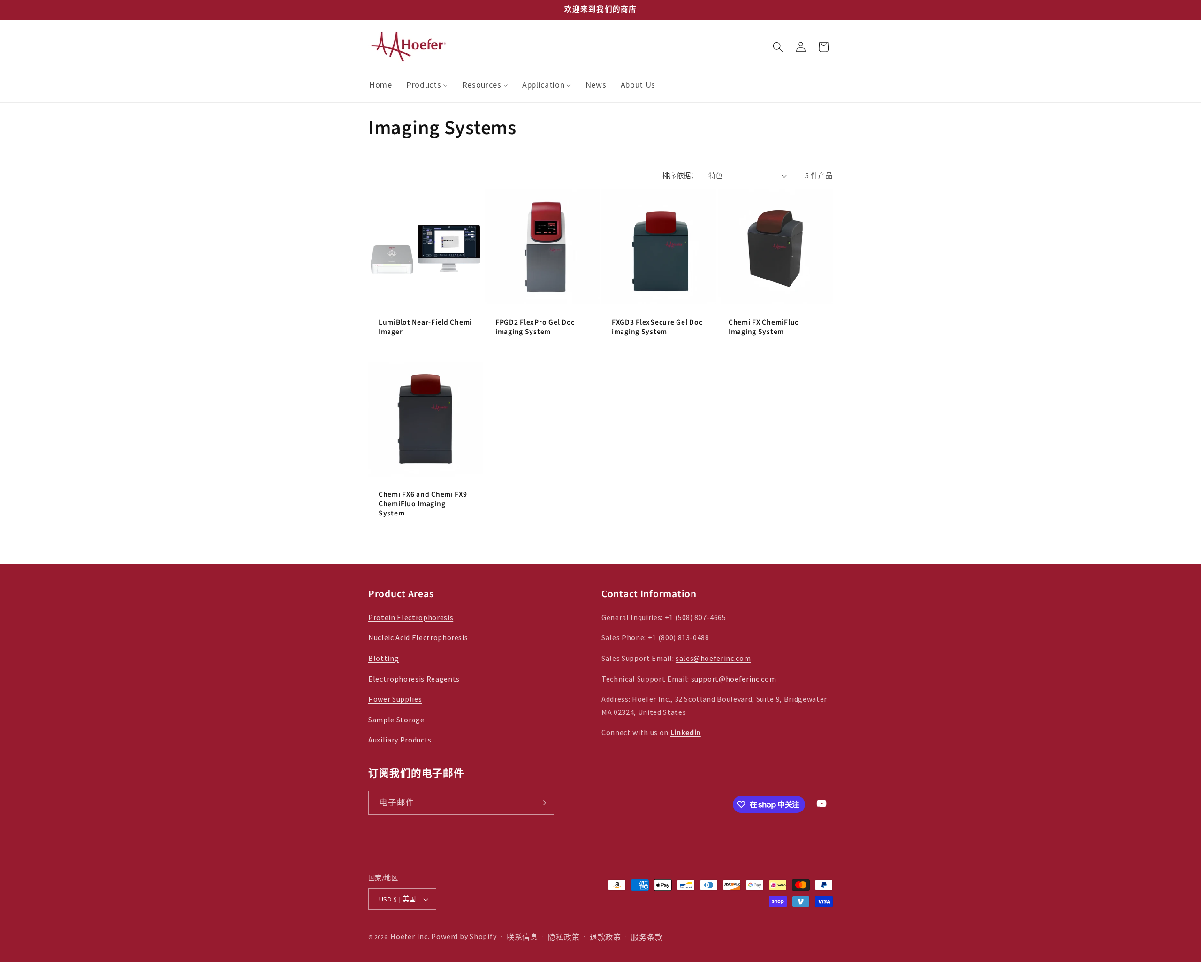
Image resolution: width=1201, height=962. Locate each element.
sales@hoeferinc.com (713, 658)
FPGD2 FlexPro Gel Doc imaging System (535, 327)
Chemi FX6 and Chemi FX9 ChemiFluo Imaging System (423, 505)
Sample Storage (396, 719)
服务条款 (646, 937)
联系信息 (522, 937)
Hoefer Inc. (409, 936)
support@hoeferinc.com (733, 678)
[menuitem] (380, 85)
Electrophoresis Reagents (414, 678)
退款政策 (605, 937)
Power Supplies (395, 699)
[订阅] (542, 803)
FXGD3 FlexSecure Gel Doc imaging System (657, 327)
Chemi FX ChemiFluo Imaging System (764, 327)
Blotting (383, 658)
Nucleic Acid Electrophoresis (418, 637)
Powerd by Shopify (463, 936)
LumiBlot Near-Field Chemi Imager (425, 327)
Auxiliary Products (400, 739)
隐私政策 (563, 937)
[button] (778, 47)
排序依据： (680, 175)
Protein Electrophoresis (410, 617)
